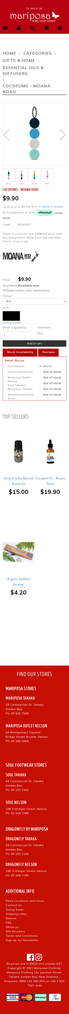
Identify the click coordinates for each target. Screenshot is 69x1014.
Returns (11, 918)
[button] (5, 28)
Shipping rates (16, 914)
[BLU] (8, 175)
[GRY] (21, 175)
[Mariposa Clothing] (34, 16)
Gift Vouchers (15, 931)
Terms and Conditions (22, 935)
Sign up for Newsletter (22, 940)
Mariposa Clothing (47, 968)
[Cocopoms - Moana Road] (34, 134)
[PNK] (47, 175)
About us (12, 927)
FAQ (9, 922)
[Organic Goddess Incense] (18, 552)
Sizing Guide (12, 322)
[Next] (62, 134)
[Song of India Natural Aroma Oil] (18, 451)
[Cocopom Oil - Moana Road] (50, 451)
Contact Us (14, 905)
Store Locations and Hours (25, 901)
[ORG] (34, 175)
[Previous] (6, 134)
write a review (52, 206)
